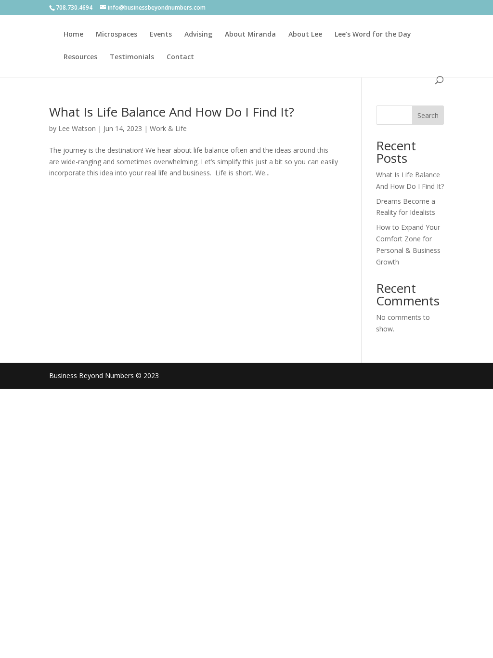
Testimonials (132, 57)
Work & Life (168, 128)
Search (428, 115)
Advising (198, 35)
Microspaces (116, 35)
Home (73, 35)
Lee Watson (77, 128)
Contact (180, 57)
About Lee (305, 35)
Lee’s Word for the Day (373, 35)
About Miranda (250, 35)
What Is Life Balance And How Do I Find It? (171, 111)
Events (161, 35)
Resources (80, 57)
